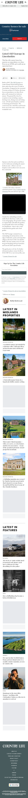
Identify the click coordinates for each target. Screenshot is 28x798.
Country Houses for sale (10, 256)
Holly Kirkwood (11, 68)
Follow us (15, 78)
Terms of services (16, 277)
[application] (14, 202)
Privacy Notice (12, 278)
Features (22, 70)
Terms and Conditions (14, 756)
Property (11, 48)
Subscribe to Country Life (9, 6)
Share (6, 78)
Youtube (14, 768)
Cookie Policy (14, 761)
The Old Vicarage (15, 82)
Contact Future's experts (14, 753)
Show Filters (6, 38)
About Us (14, 751)
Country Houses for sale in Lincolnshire (14, 291)
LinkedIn (14, 772)
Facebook (14, 765)
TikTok (14, 775)
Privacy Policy (14, 758)
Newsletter (23, 78)
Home (4, 48)
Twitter (13, 294)
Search (19, 38)
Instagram (14, 763)
